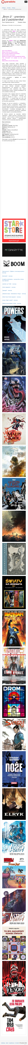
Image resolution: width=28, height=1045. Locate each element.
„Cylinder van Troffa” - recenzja (9, 284)
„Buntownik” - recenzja (7, 276)
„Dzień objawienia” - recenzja (8, 287)
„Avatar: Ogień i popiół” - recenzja (10, 300)
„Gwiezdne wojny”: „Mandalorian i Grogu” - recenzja (14, 293)
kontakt (17, 1043)
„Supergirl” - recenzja (7, 290)
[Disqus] (14, 163)
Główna (4, 8)
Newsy (13, 8)
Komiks (9, 8)
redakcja (3, 1043)
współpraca (11, 1043)
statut (7, 1043)
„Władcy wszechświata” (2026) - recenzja (11, 303)
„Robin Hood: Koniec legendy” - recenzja (11, 297)
